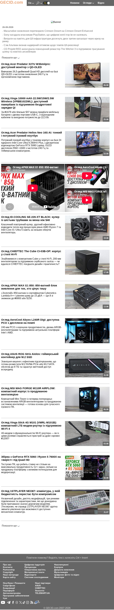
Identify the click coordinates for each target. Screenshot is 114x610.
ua (30, 3)
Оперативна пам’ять (35, 570)
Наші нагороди (11, 575)
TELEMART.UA (42, 593)
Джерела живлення (64, 570)
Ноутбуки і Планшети (14, 583)
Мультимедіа (61, 572)
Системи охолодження (36, 577)
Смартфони (9, 585)
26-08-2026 (7, 27)
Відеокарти (30, 575)
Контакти (7, 567)
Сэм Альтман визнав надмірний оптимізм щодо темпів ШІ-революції (41, 45)
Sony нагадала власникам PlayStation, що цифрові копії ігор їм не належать (45, 35)
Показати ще (9, 57)
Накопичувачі (61, 565)
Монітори (59, 577)
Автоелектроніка (12, 593)
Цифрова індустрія (34, 565)
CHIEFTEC (40, 588)
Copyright (8, 572)
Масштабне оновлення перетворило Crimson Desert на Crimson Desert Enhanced (48, 31)
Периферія (8, 591)
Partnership (9, 570)
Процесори (30, 567)
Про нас (7, 565)
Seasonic (39, 591)
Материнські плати (34, 572)
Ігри (5, 598)
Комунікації (9, 588)
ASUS (38, 585)
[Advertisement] (56, 13)
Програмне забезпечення (16, 596)
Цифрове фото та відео (66, 575)
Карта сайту (9, 577)
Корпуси (58, 567)
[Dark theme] (46, 3)
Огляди (87, 3)
